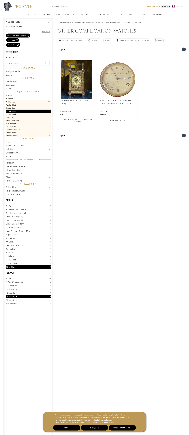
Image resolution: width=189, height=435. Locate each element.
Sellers (142, 14)
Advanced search (16, 26)
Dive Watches (28, 126)
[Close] (28, 36)
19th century (28, 296)
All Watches (28, 102)
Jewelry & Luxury (28, 120)
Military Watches (28, 123)
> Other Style (125, 22)
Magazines (157, 14)
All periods (28, 278)
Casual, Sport (28, 108)
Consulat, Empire (28, 227)
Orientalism (28, 249)
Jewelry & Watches (65, 14)
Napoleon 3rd (28, 234)
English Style (28, 263)
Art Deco (28, 242)
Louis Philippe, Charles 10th (28, 231)
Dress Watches (28, 117)
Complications (28, 111)
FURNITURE (28, 68)
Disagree (94, 428)
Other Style (28, 267)
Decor (84, 14)
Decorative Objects (103, 14)
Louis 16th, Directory (28, 224)
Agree (67, 428)
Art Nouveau (28, 238)
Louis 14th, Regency (28, 216)
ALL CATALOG (11, 57)
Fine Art (46, 14)
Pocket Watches (28, 133)
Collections (126, 14)
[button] (93, 40)
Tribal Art (28, 256)
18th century (28, 293)
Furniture (31, 14)
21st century (28, 303)
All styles (28, 206)
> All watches (93, 22)
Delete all (46, 31)
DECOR (28, 138)
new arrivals (153, 6)
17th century (28, 289)
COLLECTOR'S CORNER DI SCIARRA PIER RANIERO (77, 120)
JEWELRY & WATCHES (28, 91)
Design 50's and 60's (28, 245)
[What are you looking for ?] (126, 6)
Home (61, 22)
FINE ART (28, 78)
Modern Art (28, 260)
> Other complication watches (109, 22)
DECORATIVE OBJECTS (28, 159)
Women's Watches (28, 129)
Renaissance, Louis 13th (28, 213)
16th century (28, 285)
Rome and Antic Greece (28, 209)
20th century (28, 300)
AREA (160, 40)
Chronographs (28, 114)
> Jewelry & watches (80, 22)
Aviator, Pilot (28, 105)
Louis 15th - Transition (28, 220)
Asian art (28, 252)
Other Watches (28, 136)
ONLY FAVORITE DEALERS (72, 40)
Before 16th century (28, 282)
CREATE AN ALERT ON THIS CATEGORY (134, 40)
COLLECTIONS (28, 184)
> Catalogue (68, 22)
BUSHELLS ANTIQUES (118, 120)
